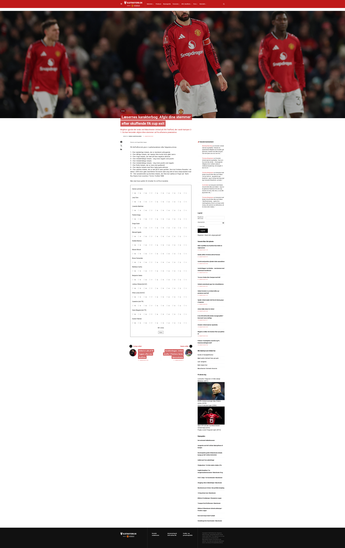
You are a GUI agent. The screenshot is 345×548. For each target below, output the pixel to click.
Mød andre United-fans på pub (208, 358)
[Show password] (223, 223)
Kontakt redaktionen (155, 534)
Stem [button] (160, 332)
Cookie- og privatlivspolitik (187, 534)
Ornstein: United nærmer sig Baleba (208, 325)
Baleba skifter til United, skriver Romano (209, 254)
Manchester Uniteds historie (207, 368)
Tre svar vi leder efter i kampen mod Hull (209, 277)
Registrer (200, 235)
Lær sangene (202, 361)
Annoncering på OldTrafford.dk (172, 534)
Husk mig (202, 226)
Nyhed (123, 110)
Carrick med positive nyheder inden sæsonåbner (211, 261)
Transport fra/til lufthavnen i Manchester (209, 503)
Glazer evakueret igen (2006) (207, 405)
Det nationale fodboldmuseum (206, 440)
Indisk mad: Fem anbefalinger (206, 460)
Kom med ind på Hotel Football (206, 515)
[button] (121, 4)
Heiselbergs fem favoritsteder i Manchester (210, 521)
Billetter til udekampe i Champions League (209, 498)
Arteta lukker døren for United (206, 309)
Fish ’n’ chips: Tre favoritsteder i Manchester (210, 477)
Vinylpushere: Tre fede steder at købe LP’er (210, 465)
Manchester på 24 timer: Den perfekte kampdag (211, 488)
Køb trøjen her (203, 365)
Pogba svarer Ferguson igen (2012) (209, 430)
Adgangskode (201, 222)
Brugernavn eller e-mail (200, 217)
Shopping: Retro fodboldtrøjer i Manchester (210, 482)
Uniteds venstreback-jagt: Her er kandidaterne (211, 284)
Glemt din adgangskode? (213, 235)
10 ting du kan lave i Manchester (207, 493)
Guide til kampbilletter (205, 355)
